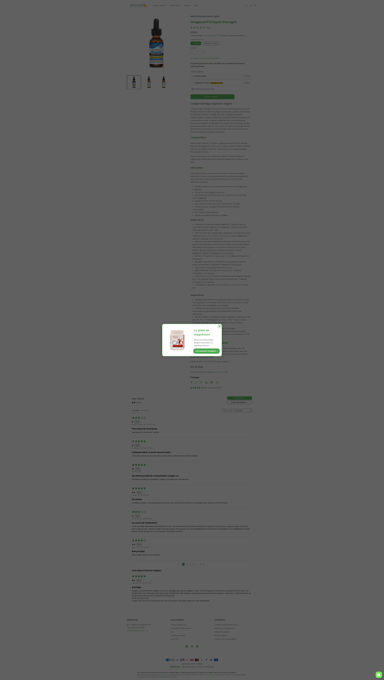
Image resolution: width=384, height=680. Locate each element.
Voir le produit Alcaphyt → (206, 351)
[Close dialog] (219, 326)
